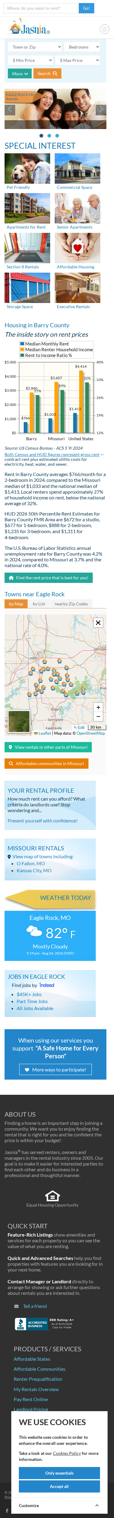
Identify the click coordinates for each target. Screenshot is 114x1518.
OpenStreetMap (91, 733)
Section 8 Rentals (23, 266)
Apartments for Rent (26, 227)
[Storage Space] (27, 287)
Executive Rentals (73, 306)
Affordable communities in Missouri (50, 763)
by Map (16, 603)
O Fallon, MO (31, 863)
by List (39, 603)
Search (44, 73)
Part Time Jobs (32, 1001)
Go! (86, 8)
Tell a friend (35, 1306)
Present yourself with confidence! (43, 820)
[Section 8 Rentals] (27, 247)
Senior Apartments (74, 227)
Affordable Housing (75, 266)
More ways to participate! (59, 1069)
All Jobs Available (35, 1008)
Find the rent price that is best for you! (51, 577)
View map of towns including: (43, 856)
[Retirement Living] (77, 207)
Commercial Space (74, 187)
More (17, 73)
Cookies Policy (67, 1453)
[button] (41, 671)
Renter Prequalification (38, 1379)
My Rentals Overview (36, 1389)
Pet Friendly (18, 187)
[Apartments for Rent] (27, 207)
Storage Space (20, 306)
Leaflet (44, 733)
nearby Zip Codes (71, 603)
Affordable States (32, 1359)
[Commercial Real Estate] (77, 167)
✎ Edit (79, 727)
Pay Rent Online (31, 1399)
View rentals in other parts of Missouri (51, 747)
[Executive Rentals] (77, 287)
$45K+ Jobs (29, 994)
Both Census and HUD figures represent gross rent (52, 454)
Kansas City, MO (34, 870)
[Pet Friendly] (27, 167)
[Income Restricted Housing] (77, 247)
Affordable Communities (39, 1369)
